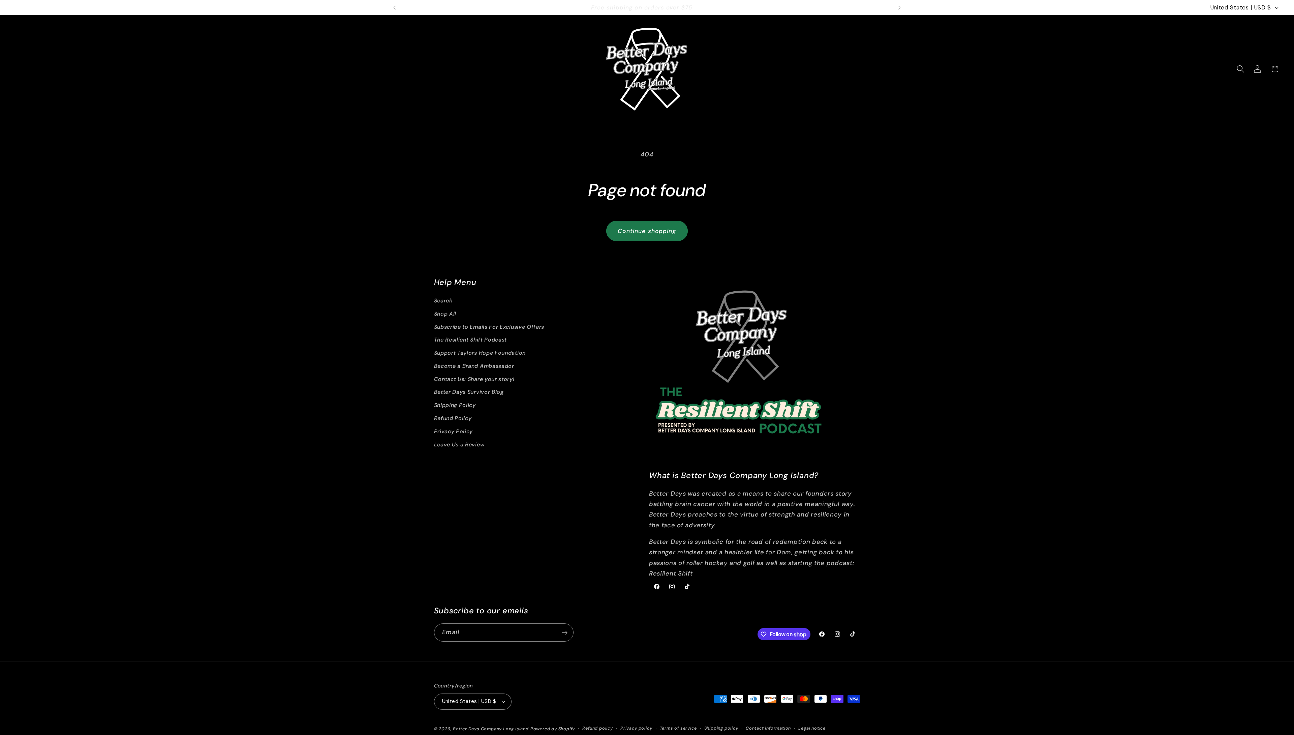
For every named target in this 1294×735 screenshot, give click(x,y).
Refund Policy (453, 418)
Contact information (768, 728)
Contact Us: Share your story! (474, 379)
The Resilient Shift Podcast (470, 339)
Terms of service (678, 728)
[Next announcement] (899, 7)
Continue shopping (647, 231)
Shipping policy (721, 728)
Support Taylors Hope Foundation (480, 352)
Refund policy (597, 728)
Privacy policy (636, 728)
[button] (1240, 69)
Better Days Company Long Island (491, 729)
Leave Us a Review (459, 444)
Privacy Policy (453, 431)
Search (443, 300)
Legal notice (812, 728)
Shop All (445, 313)
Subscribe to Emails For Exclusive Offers (489, 326)
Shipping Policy (455, 405)
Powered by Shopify (552, 729)
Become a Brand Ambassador (474, 366)
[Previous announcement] (394, 7)
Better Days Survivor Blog (469, 392)
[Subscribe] (564, 633)
